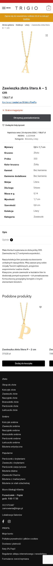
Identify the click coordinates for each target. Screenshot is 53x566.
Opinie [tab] (7, 239)
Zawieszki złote (10, 393)
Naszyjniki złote (9, 398)
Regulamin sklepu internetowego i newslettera (24, 554)
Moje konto (7, 533)
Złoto (36, 152)
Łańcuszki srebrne (11, 442)
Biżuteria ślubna (9, 471)
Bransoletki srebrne (11, 434)
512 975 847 (8, 505)
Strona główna (8, 25)
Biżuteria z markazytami (13, 479)
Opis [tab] (4, 232)
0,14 (36, 193)
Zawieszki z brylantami (13, 462)
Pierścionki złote (10, 406)
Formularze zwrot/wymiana (15, 559)
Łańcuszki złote (10, 410)
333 (35, 158)
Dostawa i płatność (11, 543)
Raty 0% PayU (8, 548)
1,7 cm (37, 199)
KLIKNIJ (26, 19)
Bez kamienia (40, 170)
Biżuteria (29, 139)
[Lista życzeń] (40, 307)
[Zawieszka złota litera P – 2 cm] (23, 324)
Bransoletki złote (10, 402)
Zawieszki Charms (11, 475)
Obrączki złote (9, 384)
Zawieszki (38, 216)
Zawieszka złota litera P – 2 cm (19, 349)
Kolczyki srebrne (10, 422)
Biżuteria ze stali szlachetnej (16, 483)
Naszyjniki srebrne (11, 430)
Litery (27, 25)
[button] (46, 35)
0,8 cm (37, 205)
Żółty (36, 164)
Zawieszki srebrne (11, 426)
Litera (36, 182)
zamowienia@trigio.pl (12, 508)
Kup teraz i (19, 102)
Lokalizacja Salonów (12, 515)
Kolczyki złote (9, 389)
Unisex (37, 187)
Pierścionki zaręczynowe (14, 467)
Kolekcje (19, 25)
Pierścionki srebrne (11, 438)
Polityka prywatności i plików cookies (20, 538)
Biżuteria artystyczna (12, 446)
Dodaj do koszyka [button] (23, 363)
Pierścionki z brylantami (13, 458)
